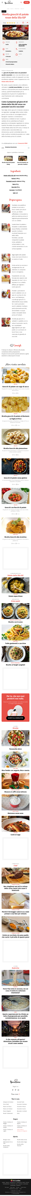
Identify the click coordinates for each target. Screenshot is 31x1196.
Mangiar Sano (6, 1139)
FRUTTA (15, 747)
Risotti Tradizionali (8, 1113)
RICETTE (12, 8)
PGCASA (27, 1182)
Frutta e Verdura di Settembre (22, 1126)
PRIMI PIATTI (17, 8)
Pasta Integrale (7, 1111)
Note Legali (12, 1187)
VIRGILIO (7, 1182)
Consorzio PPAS (22, 143)
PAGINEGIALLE (13, 1182)
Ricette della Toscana (20, 1145)
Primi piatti (15, 600)
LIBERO (3, 1182)
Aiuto (21, 1188)
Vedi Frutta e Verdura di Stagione (22, 1130)
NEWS (15, 1012)
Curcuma (11, 190)
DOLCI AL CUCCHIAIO (15, 789)
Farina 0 (14, 178)
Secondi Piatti (20, 1102)
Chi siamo (7, 1187)
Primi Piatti (6, 1104)
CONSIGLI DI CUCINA (15, 884)
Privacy (17, 1187)
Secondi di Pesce (21, 1106)
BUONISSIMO (13, 1185)
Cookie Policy (23, 1187)
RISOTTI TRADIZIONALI (15, 662)
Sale (14, 193)
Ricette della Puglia (22, 1142)
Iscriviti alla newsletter (15, 718)
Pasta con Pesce (7, 1106)
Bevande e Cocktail (22, 1111)
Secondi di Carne (21, 1109)
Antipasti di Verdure (8, 1102)
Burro (14, 184)
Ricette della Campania (6, 1146)
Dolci (18, 1113)
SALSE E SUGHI (15, 811)
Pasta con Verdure (7, 1109)
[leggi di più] (28, 148)
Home (8, 8)
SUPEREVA (18, 1185)
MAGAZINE (15, 986)
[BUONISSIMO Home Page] (9, 2)
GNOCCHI (22, 8)
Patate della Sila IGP (10, 175)
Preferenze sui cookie (14, 1188)
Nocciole (14, 187)
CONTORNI (15, 594)
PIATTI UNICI (15, 768)
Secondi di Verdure (22, 1104)
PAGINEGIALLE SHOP (20, 1182)
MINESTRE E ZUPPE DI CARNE (15, 620)
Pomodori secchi (11, 181)
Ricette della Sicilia (22, 1139)
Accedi (26, 2)
